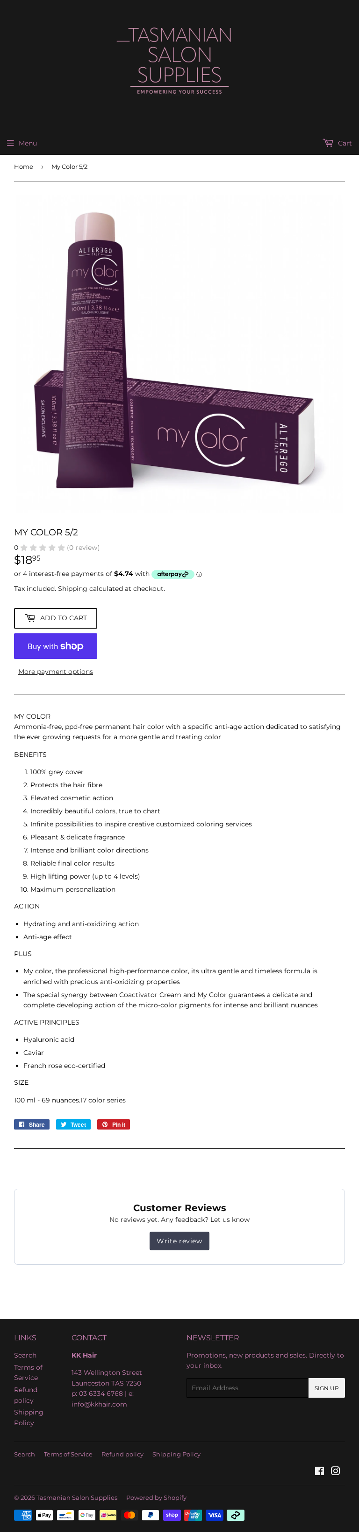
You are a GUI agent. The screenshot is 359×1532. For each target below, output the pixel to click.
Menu (28, 143)
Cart (344, 143)
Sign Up (327, 1388)
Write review (179, 1241)
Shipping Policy (176, 1454)
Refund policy (122, 1454)
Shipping (72, 588)
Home (23, 166)
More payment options (55, 671)
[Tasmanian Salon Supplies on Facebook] (319, 1472)
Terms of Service (68, 1454)
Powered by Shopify (156, 1497)
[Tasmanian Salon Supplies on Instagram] (335, 1472)
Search (25, 1355)
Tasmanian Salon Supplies (76, 1497)
